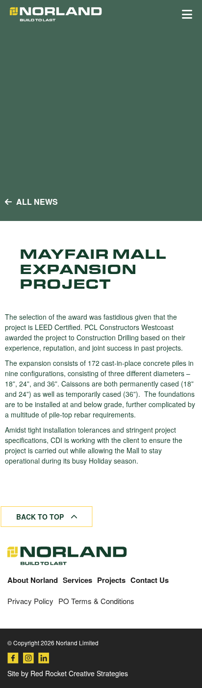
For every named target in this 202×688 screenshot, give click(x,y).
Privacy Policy (30, 601)
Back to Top (41, 517)
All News (36, 201)
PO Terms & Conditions (96, 601)
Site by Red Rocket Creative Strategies (67, 673)
